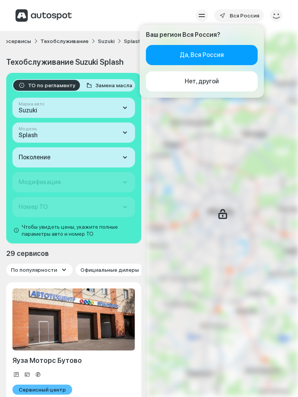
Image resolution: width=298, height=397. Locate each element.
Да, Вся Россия (202, 55)
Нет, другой (202, 81)
